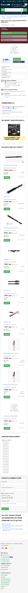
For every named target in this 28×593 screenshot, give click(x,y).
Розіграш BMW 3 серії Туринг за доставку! (12, 138)
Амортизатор (7, 196)
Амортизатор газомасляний (11, 165)
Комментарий (6, 501)
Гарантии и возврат (6, 580)
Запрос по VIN (5, 561)
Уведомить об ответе (8, 493)
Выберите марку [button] (7, 36)
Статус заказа (4, 575)
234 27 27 (18, 4)
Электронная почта (7, 487)
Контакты (19, 1)
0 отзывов (11, 25)
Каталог (3, 586)
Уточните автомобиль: (4, 29)
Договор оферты (5, 582)
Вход (25, 1)
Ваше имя (4, 481)
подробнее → (7, 87)
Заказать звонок (5, 559)
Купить (17, 59)
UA (5, 1)
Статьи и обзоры (5, 584)
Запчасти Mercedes (6, 524)
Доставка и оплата (11, 1)
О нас (2, 588)
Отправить (5, 508)
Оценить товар (6, 495)
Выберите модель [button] (7, 40)
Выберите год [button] (6, 33)
